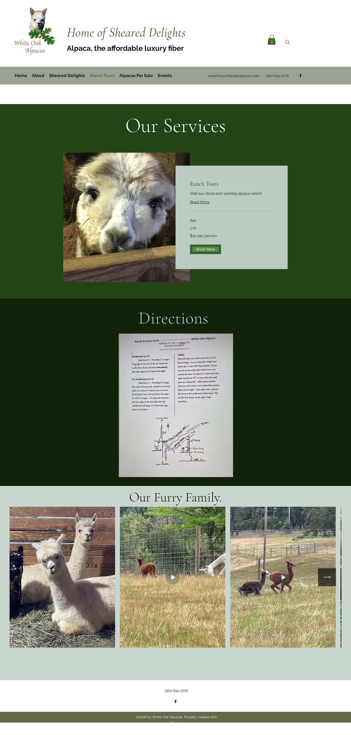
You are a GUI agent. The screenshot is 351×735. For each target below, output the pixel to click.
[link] (231, 184)
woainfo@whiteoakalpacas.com (234, 76)
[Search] (287, 42)
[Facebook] (300, 75)
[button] (271, 40)
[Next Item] (327, 577)
